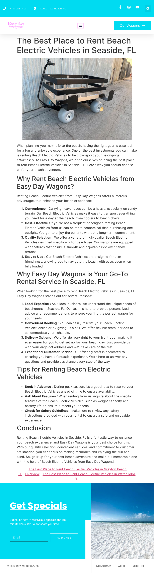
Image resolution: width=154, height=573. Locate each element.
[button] (148, 8)
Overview (32, 474)
